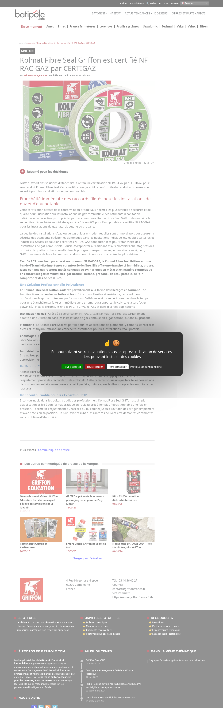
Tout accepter (72, 366)
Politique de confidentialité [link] (146, 366)
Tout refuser (95, 366)
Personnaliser (118, 366)
